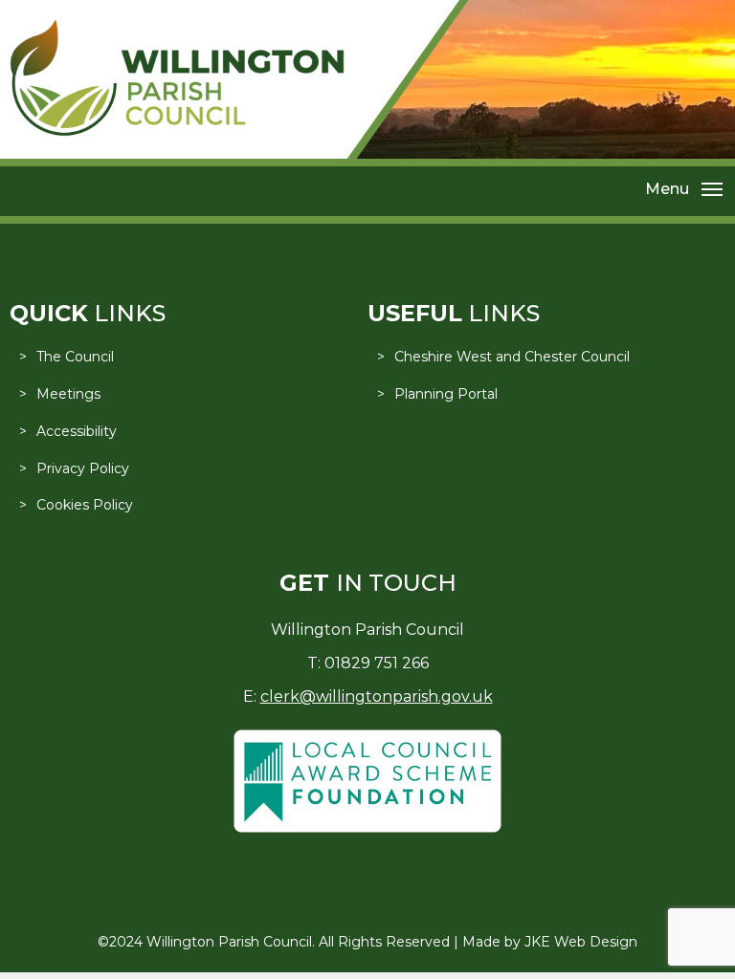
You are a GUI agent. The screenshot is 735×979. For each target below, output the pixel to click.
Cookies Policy (84, 504)
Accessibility (76, 431)
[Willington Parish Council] (177, 131)
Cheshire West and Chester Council (512, 356)
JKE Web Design (580, 941)
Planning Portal (446, 393)
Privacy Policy (82, 468)
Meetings (68, 393)
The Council (75, 356)
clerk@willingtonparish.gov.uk (376, 696)
